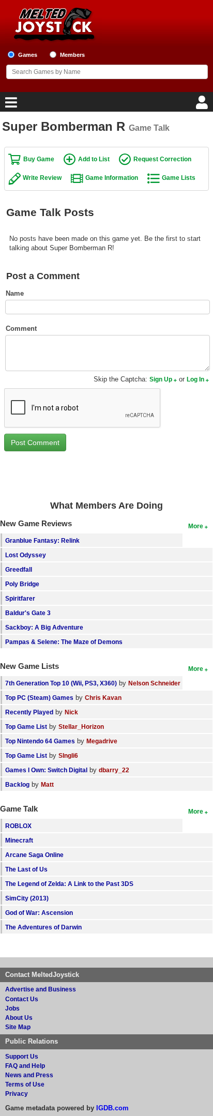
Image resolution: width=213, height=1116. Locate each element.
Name (15, 293)
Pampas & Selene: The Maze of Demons (64, 641)
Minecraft (19, 840)
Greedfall (18, 569)
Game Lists (178, 177)
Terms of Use (24, 1084)
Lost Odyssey (25, 555)
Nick (71, 712)
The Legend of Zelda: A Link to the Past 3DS (69, 883)
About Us (19, 1017)
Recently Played (29, 712)
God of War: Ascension (39, 912)
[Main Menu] (10, 105)
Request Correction (162, 159)
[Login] (203, 105)
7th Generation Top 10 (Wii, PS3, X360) (61, 683)
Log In (195, 379)
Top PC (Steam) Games (39, 697)
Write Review (42, 177)
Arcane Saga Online (34, 854)
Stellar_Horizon (81, 726)
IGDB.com (112, 1108)
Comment (21, 328)
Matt (47, 784)
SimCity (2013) (27, 898)
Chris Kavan (103, 697)
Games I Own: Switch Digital (46, 770)
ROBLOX (18, 825)
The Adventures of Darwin (43, 927)
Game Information (111, 177)
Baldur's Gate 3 (28, 612)
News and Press (29, 1075)
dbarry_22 (114, 770)
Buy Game (38, 159)
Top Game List (26, 726)
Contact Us (21, 999)
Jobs (12, 1008)
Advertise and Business (40, 989)
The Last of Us (26, 869)
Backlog (17, 784)
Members (72, 55)
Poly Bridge (22, 583)
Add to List (94, 159)
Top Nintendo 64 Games (40, 741)
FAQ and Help (25, 1065)
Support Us (21, 1056)
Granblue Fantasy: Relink (42, 540)
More (195, 526)
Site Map (18, 1026)
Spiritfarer (20, 598)
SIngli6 (68, 755)
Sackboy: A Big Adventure (44, 627)
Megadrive (101, 741)
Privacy (16, 1093)
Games (27, 55)
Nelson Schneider (154, 683)
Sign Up (160, 379)
